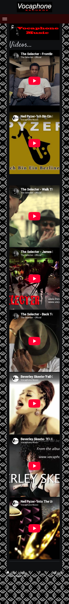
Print (13, 572)
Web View (56, 572)
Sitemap (22, 572)
